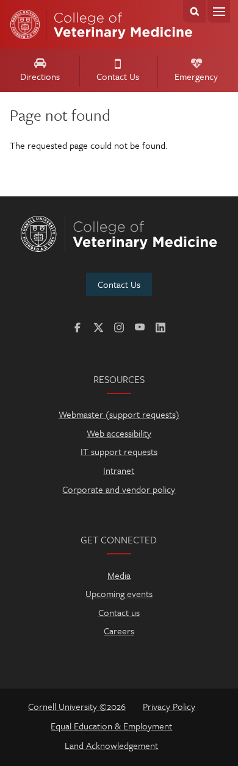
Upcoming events (119, 593)
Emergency (196, 76)
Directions (40, 76)
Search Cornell (194, 11)
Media (119, 575)
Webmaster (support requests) (119, 414)
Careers (119, 630)
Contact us (119, 612)
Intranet (118, 470)
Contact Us (117, 76)
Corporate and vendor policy (118, 489)
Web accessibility (119, 433)
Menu (218, 11)
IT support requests (119, 451)
